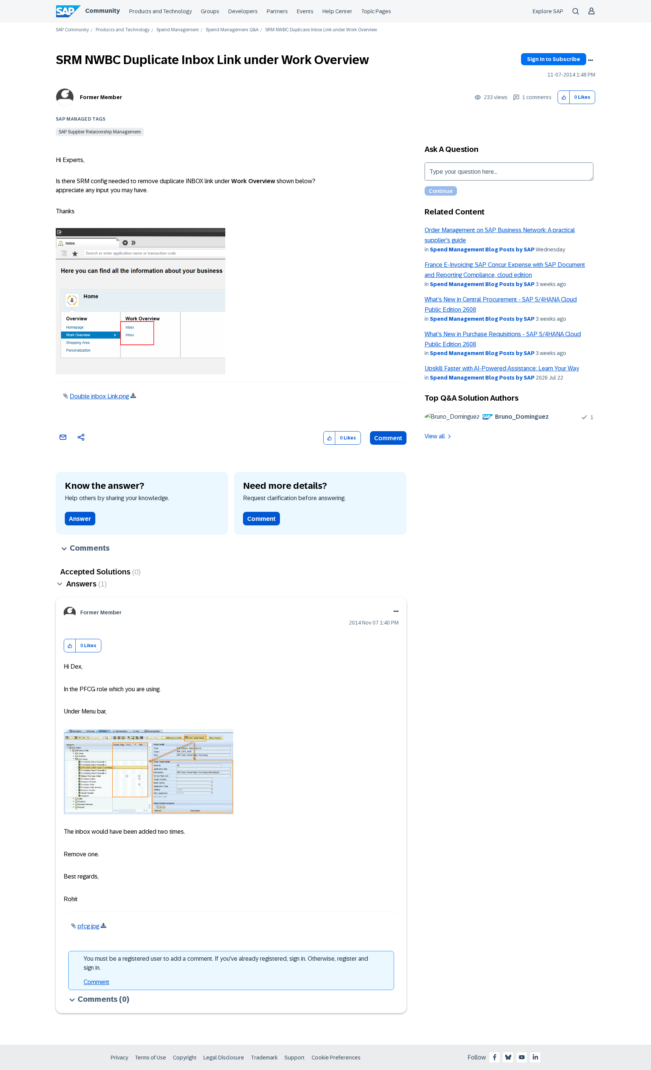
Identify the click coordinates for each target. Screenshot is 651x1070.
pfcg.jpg (88, 926)
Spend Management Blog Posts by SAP (482, 249)
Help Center (337, 11)
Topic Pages (376, 11)
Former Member (101, 97)
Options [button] (590, 60)
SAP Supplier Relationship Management (100, 132)
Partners (277, 11)
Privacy (119, 1058)
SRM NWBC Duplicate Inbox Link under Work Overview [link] (321, 30)
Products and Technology (160, 11)
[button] (564, 97)
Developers (243, 11)
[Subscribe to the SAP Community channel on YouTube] (522, 1057)
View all (435, 436)
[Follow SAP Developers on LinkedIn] (535, 1057)
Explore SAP (548, 11)
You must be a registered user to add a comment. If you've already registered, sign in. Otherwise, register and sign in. (226, 963)
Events (305, 11)
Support (294, 1058)
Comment (388, 438)
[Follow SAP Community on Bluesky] (508, 1057)
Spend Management (177, 30)
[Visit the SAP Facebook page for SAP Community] (495, 1057)
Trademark (264, 1058)
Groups (210, 11)
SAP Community (72, 30)
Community (102, 11)
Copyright (185, 1058)
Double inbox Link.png (99, 396)
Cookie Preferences (336, 1058)
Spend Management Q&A (232, 30)
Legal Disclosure (223, 1058)
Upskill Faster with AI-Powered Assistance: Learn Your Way (502, 368)
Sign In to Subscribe (553, 59)
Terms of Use (150, 1058)
